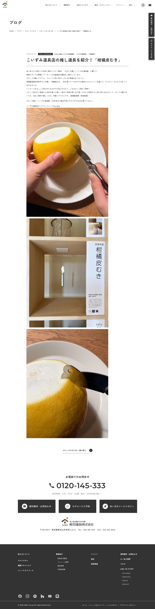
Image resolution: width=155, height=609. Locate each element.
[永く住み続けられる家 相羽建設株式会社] (78, 521)
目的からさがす (82, 5)
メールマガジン (112, 605)
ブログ (19, 31)
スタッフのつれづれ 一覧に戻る (74, 450)
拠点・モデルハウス (102, 5)
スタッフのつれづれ (46, 31)
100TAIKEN (126, 573)
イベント (119, 5)
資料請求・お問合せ (151, 26)
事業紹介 (67, 5)
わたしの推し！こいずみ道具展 (64, 54)
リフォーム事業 (63, 562)
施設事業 (61, 566)
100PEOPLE (126, 577)
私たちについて (51, 5)
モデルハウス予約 (151, 50)
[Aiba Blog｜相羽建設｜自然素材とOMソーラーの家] (14, 4)
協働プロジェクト (24, 565)
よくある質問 (125, 559)
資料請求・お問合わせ (128, 554)
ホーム (84, 605)
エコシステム (23, 560)
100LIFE (125, 580)
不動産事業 (61, 569)
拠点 (92, 559)
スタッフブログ (30, 31)
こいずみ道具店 (81, 54)
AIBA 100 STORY (127, 569)
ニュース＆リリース (97, 605)
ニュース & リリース (25, 570)
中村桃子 (92, 54)
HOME (11, 31)
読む (131, 5)
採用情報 (94, 564)
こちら (57, 106)
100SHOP (125, 584)
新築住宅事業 (62, 558)
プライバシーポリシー (128, 605)
